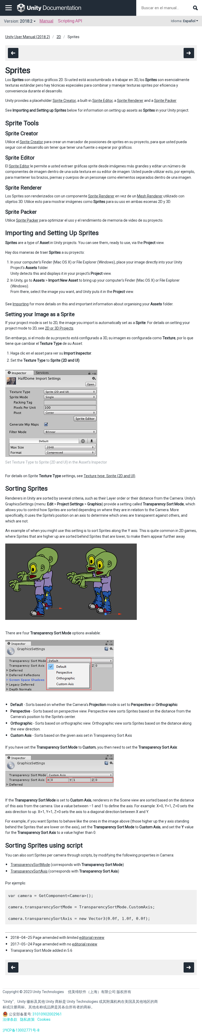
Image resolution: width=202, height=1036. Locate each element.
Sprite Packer (165, 100)
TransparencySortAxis (29, 871)
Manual (46, 21)
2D (59, 37)
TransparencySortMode (30, 865)
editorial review (91, 937)
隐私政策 (27, 1019)
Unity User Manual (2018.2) (27, 37)
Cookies (43, 1019)
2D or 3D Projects (59, 328)
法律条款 (10, 1019)
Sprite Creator (64, 100)
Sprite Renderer (130, 100)
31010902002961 (47, 1014)
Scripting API (70, 21)
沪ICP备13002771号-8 (21, 1030)
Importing (21, 304)
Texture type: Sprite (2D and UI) (109, 476)
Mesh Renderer (150, 196)
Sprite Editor (102, 100)
